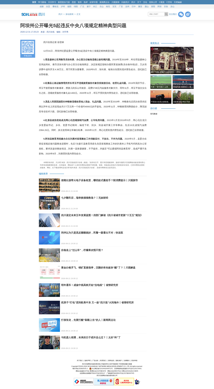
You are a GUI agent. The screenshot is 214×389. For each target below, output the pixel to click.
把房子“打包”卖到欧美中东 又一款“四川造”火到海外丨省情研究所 (97, 302)
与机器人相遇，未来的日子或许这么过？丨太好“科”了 (91, 337)
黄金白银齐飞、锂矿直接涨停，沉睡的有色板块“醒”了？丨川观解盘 (98, 267)
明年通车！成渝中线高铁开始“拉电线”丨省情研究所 (89, 285)
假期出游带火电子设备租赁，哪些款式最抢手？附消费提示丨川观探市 (99, 180)
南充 (108, 6)
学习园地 (42, 2)
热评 (86, 2)
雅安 (140, 6)
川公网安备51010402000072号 (102, 368)
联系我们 (103, 360)
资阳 (153, 6)
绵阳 (76, 6)
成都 (42, 6)
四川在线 (50, 32)
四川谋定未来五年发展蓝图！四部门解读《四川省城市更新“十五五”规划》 (102, 215)
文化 (145, 2)
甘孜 (166, 6)
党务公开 (153, 2)
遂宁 (89, 6)
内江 (95, 6)
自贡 (48, 6)
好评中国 (94, 2)
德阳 (69, 6)
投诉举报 (134, 360)
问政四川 (125, 2)
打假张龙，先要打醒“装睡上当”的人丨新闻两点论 (88, 320)
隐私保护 (119, 360)
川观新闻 (115, 2)
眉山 (147, 6)
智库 (80, 2)
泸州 (63, 6)
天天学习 (52, 2)
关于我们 (80, 360)
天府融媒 (178, 2)
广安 (121, 6)
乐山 (102, 6)
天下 (139, 2)
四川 (133, 2)
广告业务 (95, 360)
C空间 (169, 2)
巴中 (134, 6)
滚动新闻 (69, 14)
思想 (74, 2)
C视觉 (161, 2)
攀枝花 (55, 6)
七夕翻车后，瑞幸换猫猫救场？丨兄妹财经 (84, 197)
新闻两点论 (104, 2)
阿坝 (159, 6)
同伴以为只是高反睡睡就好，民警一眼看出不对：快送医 (92, 232)
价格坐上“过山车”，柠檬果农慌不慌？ (82, 250)
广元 (82, 6)
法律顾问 (127, 360)
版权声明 (88, 360)
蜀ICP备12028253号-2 (80, 368)
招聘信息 (111, 360)
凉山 (172, 6)
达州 (127, 6)
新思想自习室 (64, 2)
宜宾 (114, 6)
